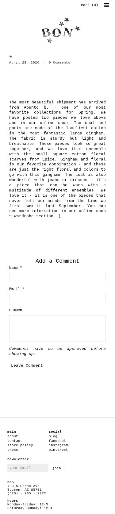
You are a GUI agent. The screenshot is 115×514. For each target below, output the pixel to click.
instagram (58, 445)
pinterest (58, 450)
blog (53, 436)
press (12, 450)
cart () (89, 5)
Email (16, 289)
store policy (20, 445)
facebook (57, 441)
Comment (16, 310)
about (12, 436)
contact (14, 441)
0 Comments (59, 62)
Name (15, 268)
